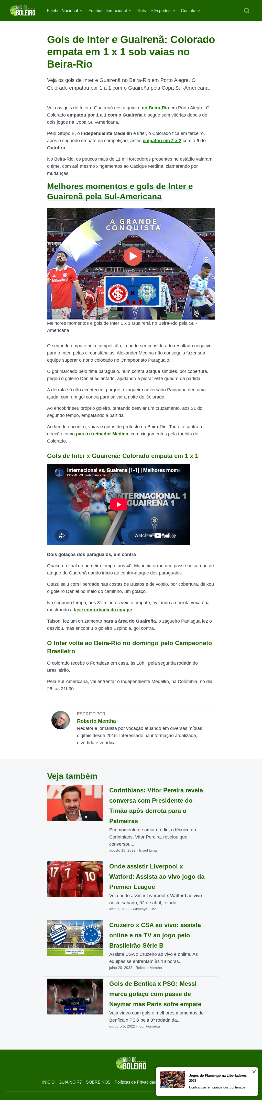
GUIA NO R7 (70, 1082)
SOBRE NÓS (98, 1082)
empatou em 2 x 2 (162, 140)
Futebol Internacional (108, 10)
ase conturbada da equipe (103, 609)
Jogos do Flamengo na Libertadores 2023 (218, 1078)
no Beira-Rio (155, 107)
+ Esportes (160, 10)
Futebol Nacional (62, 10)
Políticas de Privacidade (137, 1082)
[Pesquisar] (247, 11)
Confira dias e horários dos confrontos (217, 1087)
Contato (188, 10)
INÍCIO (48, 1082)
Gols (141, 10)
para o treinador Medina (102, 433)
